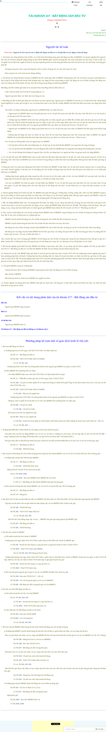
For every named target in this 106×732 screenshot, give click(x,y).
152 (29, 516)
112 (26, 363)
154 (20, 656)
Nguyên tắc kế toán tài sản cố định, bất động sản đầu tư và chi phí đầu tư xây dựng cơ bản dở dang (50, 52)
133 (17, 359)
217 (17, 523)
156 (20, 639)
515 (20, 421)
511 (17, 545)
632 (17, 580)
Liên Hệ (101, 3)
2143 (25, 474)
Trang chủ (77, 3)
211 (58, 437)
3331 (17, 549)
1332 (42, 359)
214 (17, 576)
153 (20, 660)
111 (23, 363)
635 (17, 405)
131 (30, 553)
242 (17, 383)
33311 (39, 549)
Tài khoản (89, 3)
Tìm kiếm (100, 729)
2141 (20, 474)
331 (20, 394)
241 (76, 205)
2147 (20, 478)
